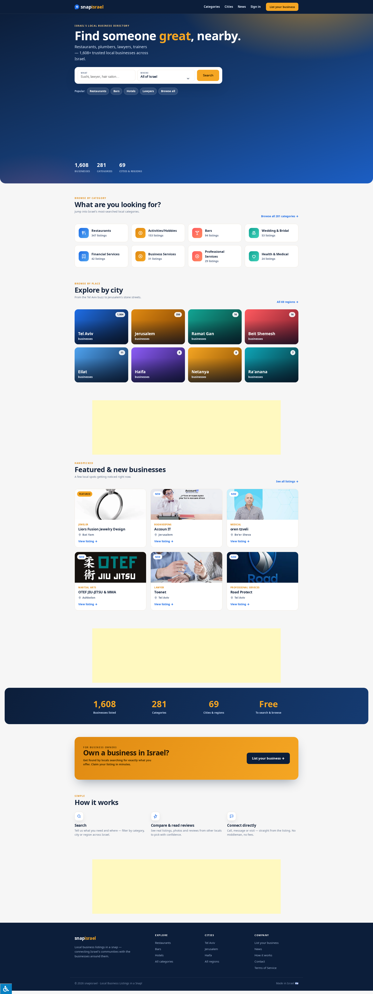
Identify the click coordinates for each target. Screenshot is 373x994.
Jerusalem (211, 949)
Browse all (168, 91)
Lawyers (148, 91)
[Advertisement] (186, 128)
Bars (116, 91)
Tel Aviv (210, 943)
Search (208, 75)
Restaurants (98, 91)
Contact (259, 961)
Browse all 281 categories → (279, 216)
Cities (229, 7)
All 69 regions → (287, 302)
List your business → (268, 758)
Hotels (131, 91)
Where (144, 72)
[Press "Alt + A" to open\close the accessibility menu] (6, 989)
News (242, 7)
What (84, 72)
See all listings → (287, 481)
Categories (212, 7)
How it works (263, 955)
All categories (164, 961)
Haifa (208, 955)
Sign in (256, 7)
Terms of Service (265, 968)
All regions (212, 961)
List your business (282, 7)
